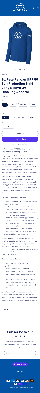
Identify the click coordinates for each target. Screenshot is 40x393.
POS (17, 387)
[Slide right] (24, 69)
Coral (32, 117)
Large (33, 104)
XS (5, 104)
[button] (2, 8)
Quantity (4, 122)
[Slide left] (15, 69)
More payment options (20, 144)
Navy (23, 117)
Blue (5, 117)
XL (5, 109)
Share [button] (6, 309)
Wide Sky (13, 387)
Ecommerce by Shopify (28, 387)
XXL (12, 109)
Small (13, 104)
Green (14, 117)
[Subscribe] (34, 353)
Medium (23, 104)
